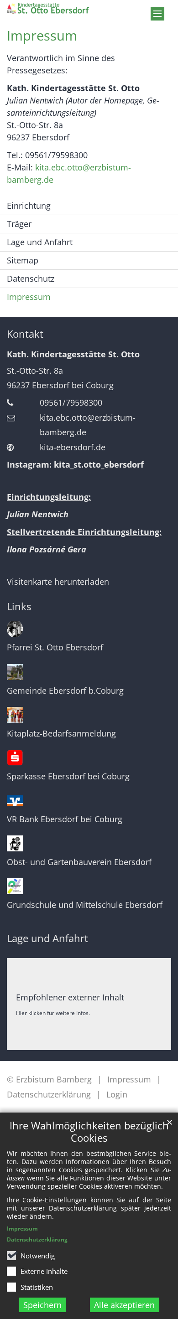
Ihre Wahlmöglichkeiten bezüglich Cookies (89, 1131)
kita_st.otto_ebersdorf (99, 464)
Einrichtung (29, 205)
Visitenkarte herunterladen (58, 581)
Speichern (42, 1304)
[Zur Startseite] (67, 8)
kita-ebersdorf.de (72, 447)
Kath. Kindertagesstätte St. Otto (73, 354)
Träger (19, 223)
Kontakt (25, 334)
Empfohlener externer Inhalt (70, 997)
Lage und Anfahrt (40, 242)
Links (19, 606)
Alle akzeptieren (124, 1304)
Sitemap (22, 260)
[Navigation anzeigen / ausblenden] (157, 14)
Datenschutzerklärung (37, 1239)
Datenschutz (30, 278)
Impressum (22, 1228)
